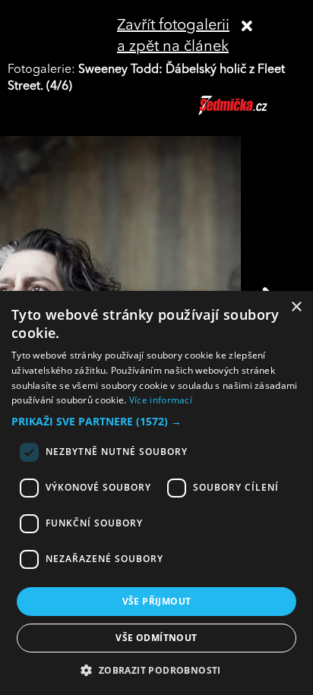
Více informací (160, 399)
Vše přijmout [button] (156, 601)
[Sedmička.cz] (251, 112)
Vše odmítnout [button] (156, 637)
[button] (156, 421)
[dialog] (156, 493)
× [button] (296, 307)
